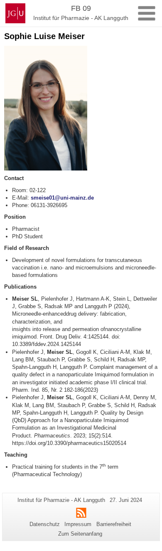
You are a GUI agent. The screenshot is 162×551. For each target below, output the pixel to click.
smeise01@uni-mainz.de (62, 198)
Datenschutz (44, 524)
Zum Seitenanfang (80, 534)
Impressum (77, 524)
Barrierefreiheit (113, 524)
